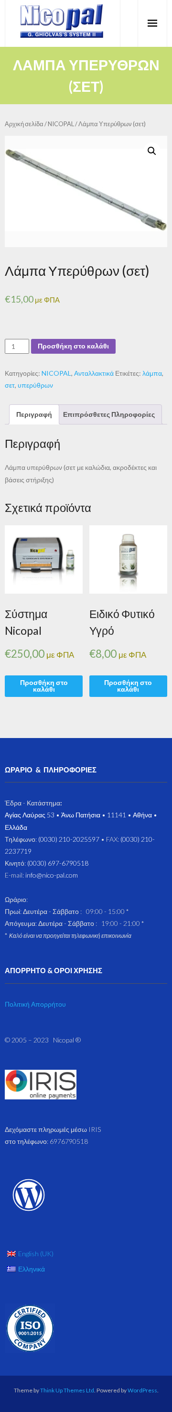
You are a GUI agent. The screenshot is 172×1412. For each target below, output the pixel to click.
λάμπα (152, 373)
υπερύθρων (35, 385)
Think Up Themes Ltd (67, 1390)
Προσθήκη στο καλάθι (73, 346)
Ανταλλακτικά (94, 373)
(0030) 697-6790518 (57, 863)
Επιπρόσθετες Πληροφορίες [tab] (109, 414)
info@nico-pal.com (51, 875)
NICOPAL (61, 124)
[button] (152, 151)
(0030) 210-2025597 (68, 839)
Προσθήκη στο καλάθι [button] (44, 685)
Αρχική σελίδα (24, 124)
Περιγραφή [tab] (34, 414)
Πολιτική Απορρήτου (35, 1004)
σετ (10, 385)
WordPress (142, 1390)
